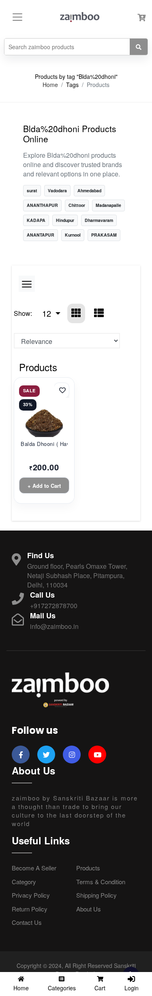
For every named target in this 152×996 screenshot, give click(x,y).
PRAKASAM (104, 235)
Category (24, 881)
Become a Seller (34, 867)
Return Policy (29, 909)
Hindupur (65, 220)
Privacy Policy (31, 895)
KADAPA (36, 220)
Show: (23, 313)
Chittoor (77, 205)
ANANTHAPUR (42, 205)
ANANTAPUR (40, 235)
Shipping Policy (96, 895)
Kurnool (73, 235)
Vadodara (57, 190)
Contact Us (27, 922)
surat (32, 190)
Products (88, 867)
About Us (88, 909)
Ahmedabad (89, 190)
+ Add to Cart (44, 485)
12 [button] (48, 313)
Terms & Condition (100, 881)
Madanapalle (108, 205)
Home (50, 85)
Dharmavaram (99, 220)
